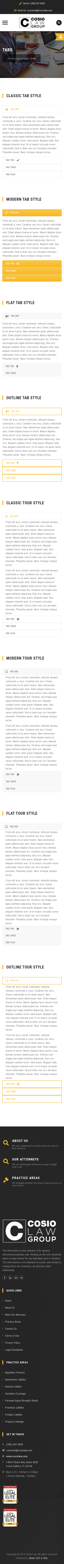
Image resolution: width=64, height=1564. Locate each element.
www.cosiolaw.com (16, 1456)
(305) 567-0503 (38, 3)
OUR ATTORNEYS (25, 1159)
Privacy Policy (12, 1342)
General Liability (13, 1386)
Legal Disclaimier (14, 1349)
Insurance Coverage (15, 1393)
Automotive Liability (15, 1379)
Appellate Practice (15, 1372)
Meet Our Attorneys (15, 1314)
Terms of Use (12, 1335)
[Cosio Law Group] (32, 22)
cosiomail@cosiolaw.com (39, 10)
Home (8, 1300)
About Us (10, 1307)
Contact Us (11, 1328)
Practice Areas (13, 1321)
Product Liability (13, 1414)
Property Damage (14, 1421)
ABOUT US (20, 1141)
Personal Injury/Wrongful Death (21, 1400)
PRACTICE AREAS (26, 1178)
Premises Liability (14, 1407)
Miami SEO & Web (38, 1558)
